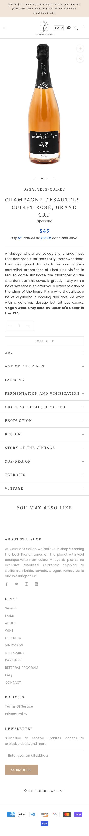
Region (13, 434)
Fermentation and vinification (42, 394)
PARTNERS (13, 660)
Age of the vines (24, 366)
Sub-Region (18, 461)
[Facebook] (6, 584)
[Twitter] (16, 584)
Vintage (14, 488)
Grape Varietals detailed (35, 407)
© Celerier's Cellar (44, 791)
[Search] (76, 28)
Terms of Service (19, 706)
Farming (14, 380)
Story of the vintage (30, 448)
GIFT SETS (13, 638)
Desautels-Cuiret (44, 189)
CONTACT (13, 682)
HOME (10, 615)
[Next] (54, 178)
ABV (9, 353)
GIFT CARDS (14, 652)
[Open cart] (83, 28)
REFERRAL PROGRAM (21, 667)
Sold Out (44, 341)
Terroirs (15, 475)
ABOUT (10, 623)
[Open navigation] (6, 27)
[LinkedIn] (36, 584)
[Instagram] (26, 584)
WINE (9, 630)
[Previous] (34, 178)
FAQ (8, 675)
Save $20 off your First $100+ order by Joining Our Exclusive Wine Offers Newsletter (44, 8)
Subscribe (21, 770)
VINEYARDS (14, 645)
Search (11, 608)
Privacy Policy (16, 713)
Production (18, 421)
